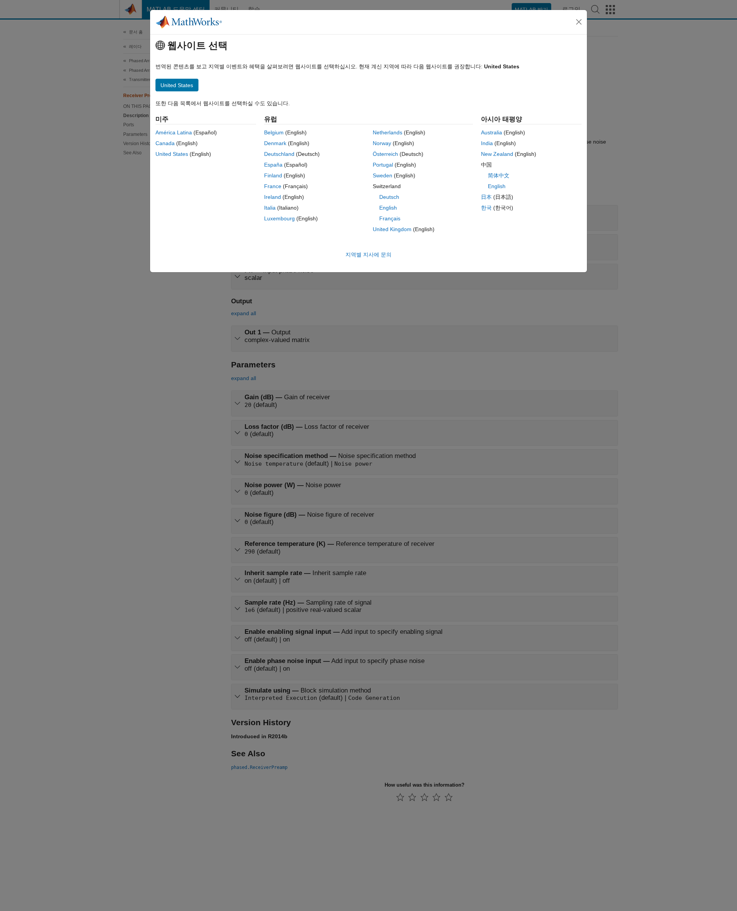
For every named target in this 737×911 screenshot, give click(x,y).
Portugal (383, 165)
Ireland (272, 197)
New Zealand (497, 154)
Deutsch (389, 197)
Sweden (382, 175)
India (487, 143)
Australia (491, 132)
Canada (165, 143)
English (388, 208)
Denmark (275, 143)
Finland (273, 175)
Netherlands (387, 132)
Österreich (385, 154)
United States (171, 154)
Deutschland (279, 154)
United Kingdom (392, 229)
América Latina (173, 132)
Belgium (274, 132)
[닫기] (578, 22)
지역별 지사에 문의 (368, 254)
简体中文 (498, 175)
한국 (486, 208)
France (272, 186)
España (273, 165)
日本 (486, 197)
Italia (270, 208)
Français (389, 218)
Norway (382, 143)
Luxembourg (279, 218)
